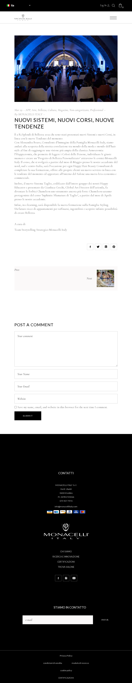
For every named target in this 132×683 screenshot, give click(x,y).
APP (27, 110)
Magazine (63, 110)
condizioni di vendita (52, 663)
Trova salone (66, 567)
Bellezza (42, 110)
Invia (105, 619)
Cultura (52, 110)
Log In (103, 5)
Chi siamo (66, 551)
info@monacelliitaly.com (66, 506)
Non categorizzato (79, 110)
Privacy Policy (66, 655)
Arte (34, 110)
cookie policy (66, 670)
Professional (96, 110)
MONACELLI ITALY (30, 114)
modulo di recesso (80, 663)
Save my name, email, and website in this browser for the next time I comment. (62, 407)
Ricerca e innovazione (66, 556)
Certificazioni (66, 561)
